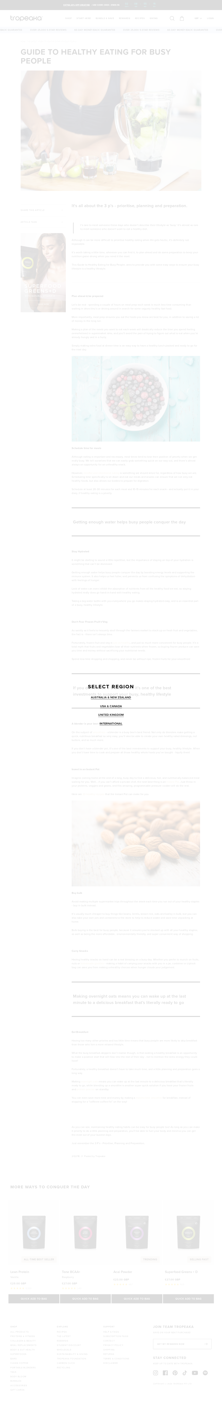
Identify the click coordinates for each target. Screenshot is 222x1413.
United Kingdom (111, 715)
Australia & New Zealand (111, 697)
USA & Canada (111, 706)
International (111, 724)
